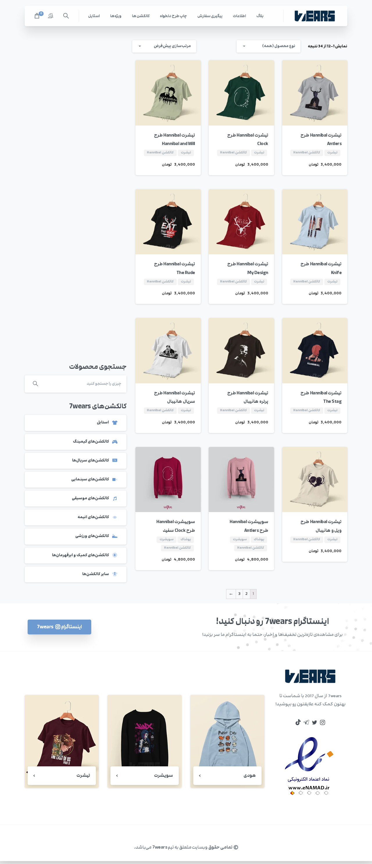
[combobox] (269, 46)
